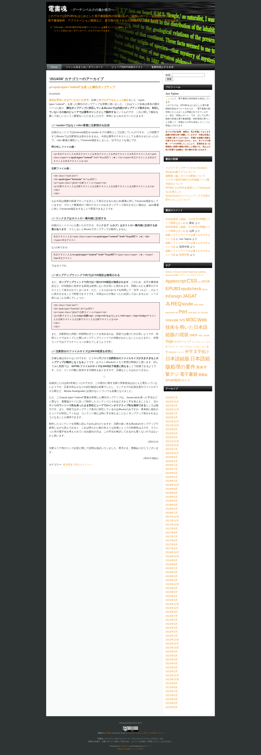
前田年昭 (184, 254)
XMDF (193, 335)
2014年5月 (171, 623)
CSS (192, 281)
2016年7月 (171, 568)
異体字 (201, 367)
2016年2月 (171, 580)
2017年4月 (171, 544)
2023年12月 (172, 409)
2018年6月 (171, 496)
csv (199, 282)
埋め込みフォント (176, 352)
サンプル (196, 342)
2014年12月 (172, 604)
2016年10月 (172, 556)
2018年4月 (171, 500)
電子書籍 (189, 374)
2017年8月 (171, 532)
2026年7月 (171, 397)
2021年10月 (172, 445)
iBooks (205, 289)
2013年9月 (171, 651)
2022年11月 (172, 421)
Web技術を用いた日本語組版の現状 (186, 327)
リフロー (197, 347)
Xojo (169, 341)
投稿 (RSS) (122, 749)
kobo (196, 305)
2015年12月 (172, 584)
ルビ (204, 347)
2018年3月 (171, 504)
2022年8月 (171, 429)
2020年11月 (172, 453)
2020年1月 (171, 465)
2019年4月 (171, 477)
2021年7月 (171, 449)
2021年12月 (172, 441)
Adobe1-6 (169, 272)
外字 (189, 351)
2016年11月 (172, 552)
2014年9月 (171, 611)
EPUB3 (172, 288)
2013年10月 (172, 647)
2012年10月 (172, 679)
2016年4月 (171, 572)
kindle (187, 304)
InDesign (173, 296)
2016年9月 (171, 560)
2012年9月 (171, 683)
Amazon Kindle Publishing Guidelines (190, 272)
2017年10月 (172, 524)
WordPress (124, 746)
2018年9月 (171, 488)
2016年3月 (171, 576)
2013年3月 (171, 667)
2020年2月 (171, 461)
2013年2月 (171, 671)
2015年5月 (171, 592)
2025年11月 (172, 401)
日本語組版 (177, 358)
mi (176, 312)
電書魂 (57, 8)
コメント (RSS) (137, 749)
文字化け (201, 351)
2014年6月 (171, 619)
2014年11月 (172, 607)
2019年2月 (171, 480)
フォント (173, 346)
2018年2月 (171, 508)
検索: (168, 75)
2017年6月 (171, 540)
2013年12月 (172, 639)
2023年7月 (171, 413)
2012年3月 (171, 707)
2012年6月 (171, 695)
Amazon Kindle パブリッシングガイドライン (184, 275)
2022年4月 (171, 437)
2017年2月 (171, 548)
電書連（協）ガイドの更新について (185, 175)
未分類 (66, 464)
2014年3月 (171, 631)
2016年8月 (171, 564)
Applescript (175, 281)
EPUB (206, 281)
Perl (183, 311)
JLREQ (173, 303)
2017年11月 (172, 520)
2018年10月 (172, 484)
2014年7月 (171, 615)
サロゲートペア (182, 341)
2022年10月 (172, 425)
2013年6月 (171, 655)
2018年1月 (171, 512)
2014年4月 (171, 627)
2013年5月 (171, 659)
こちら (168, 98)
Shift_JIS (196, 313)
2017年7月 (171, 536)
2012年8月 (171, 687)
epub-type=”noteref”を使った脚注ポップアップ (84, 87)
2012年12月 (172, 675)
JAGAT (190, 296)
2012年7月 (171, 691)
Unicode (204, 313)
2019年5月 (171, 473)
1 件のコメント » (82, 464)
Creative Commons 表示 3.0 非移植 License (145, 733)
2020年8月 (171, 457)
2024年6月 (171, 405)
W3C (191, 319)
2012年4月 (171, 703)
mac (201, 304)
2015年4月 (171, 596)
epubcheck (191, 288)
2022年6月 (171, 433)
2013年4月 (171, 663)
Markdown (170, 313)
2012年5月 (171, 699)
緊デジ (172, 374)
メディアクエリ (185, 347)
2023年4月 (171, 417)
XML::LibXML (204, 335)
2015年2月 (171, 600)
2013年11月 (172, 643)
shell (190, 313)
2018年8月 (171, 492)
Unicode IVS (175, 320)
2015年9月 (171, 588)
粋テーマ (147, 746)
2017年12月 (172, 516)
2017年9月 (171, 528)
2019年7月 (171, 469)
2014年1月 (171, 635)
